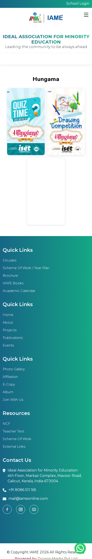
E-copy (9, 384)
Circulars (9, 260)
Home (8, 315)
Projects (10, 330)
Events (8, 345)
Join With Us (13, 399)
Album (8, 392)
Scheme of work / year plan (26, 268)
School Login (77, 3)
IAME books (13, 283)
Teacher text (13, 431)
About (8, 322)
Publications (13, 337)
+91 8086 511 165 (22, 490)
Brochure (10, 275)
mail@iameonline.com (28, 498)
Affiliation (10, 377)
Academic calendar (19, 291)
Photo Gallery (14, 369)
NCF (6, 423)
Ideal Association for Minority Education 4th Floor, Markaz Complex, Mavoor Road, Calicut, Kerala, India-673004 (45, 475)
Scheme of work (17, 439)
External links (14, 446)
